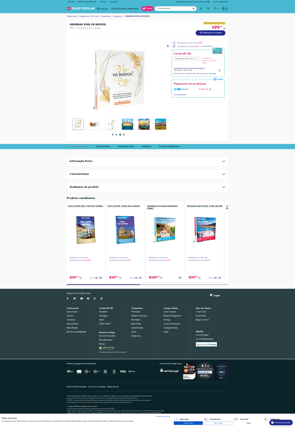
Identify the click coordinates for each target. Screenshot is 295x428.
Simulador (103, 312)
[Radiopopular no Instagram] (95, 299)
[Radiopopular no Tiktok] (101, 299)
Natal (133, 332)
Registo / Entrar (202, 320)
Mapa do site (113, 387)
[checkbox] (176, 419)
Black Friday (136, 324)
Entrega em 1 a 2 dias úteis (187, 43)
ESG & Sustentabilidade (87, 2)
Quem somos (72, 312)
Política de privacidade (163, 416)
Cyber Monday (137, 328)
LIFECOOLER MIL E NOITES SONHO (85, 206)
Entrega (167, 320)
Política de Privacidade (77, 387)
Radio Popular (72, 328)
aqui (214, 73)
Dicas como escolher (107, 336)
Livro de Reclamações (204, 339)
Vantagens (103, 316)
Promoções (135, 312)
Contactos (71, 320)
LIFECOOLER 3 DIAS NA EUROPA (123, 206)
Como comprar (170, 312)
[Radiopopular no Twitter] (75, 299)
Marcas (102, 344)
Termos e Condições (97, 387)
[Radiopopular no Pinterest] (88, 299)
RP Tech (71, 2)
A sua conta (201, 312)
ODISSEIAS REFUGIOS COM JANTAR (205, 206)
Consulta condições (180, 94)
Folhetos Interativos (139, 316)
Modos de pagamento (172, 316)
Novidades (135, 320)
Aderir (101, 320)
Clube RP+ (114, 2)
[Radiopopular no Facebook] (67, 299)
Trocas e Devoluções (220, 2)
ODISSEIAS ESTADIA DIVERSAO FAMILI (162, 207)
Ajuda (166, 332)
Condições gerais (171, 328)
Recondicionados (105, 340)
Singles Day (135, 336)
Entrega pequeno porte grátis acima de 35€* (193, 2)
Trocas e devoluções (172, 324)
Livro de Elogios (202, 335)
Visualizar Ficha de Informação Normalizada (189, 68)
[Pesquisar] (194, 8)
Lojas (216, 295)
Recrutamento (72, 324)
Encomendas (201, 316)
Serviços (103, 2)
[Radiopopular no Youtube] (81, 299)
